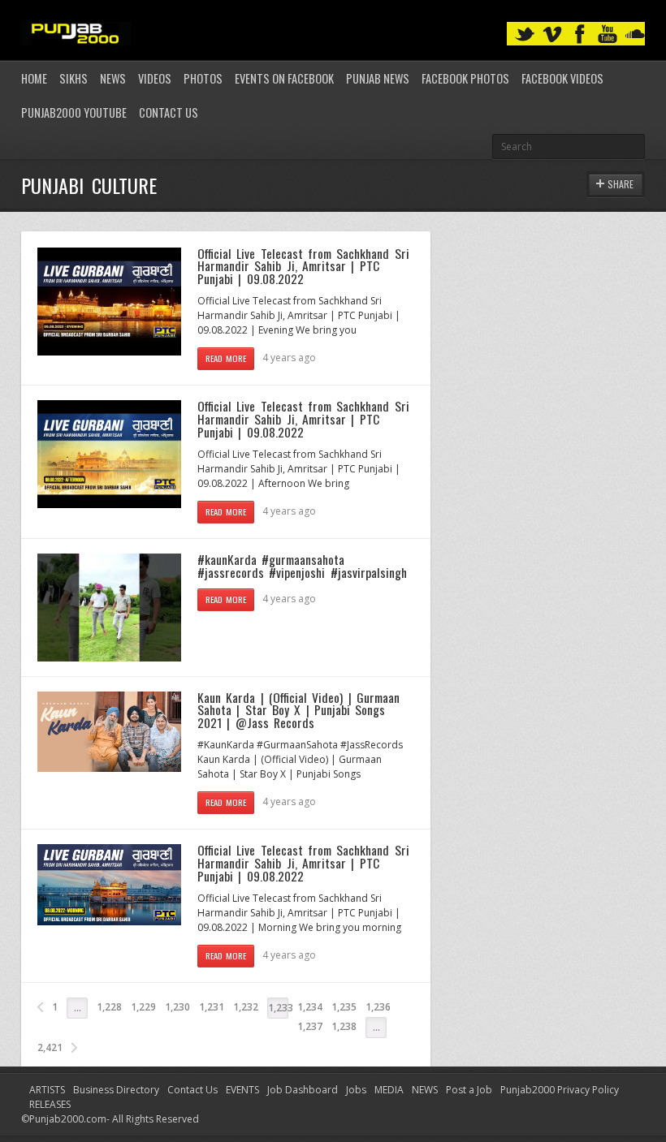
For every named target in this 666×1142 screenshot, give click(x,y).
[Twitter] (524, 34)
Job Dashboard (302, 1090)
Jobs (356, 1090)
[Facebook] (580, 34)
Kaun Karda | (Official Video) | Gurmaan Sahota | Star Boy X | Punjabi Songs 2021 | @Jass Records (298, 709)
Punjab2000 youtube (74, 112)
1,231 (211, 1007)
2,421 (50, 1047)
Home (34, 78)
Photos (203, 78)
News (113, 78)
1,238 (344, 1026)
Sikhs (73, 78)
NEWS (425, 1090)
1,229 (143, 1007)
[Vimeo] (552, 34)
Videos (154, 78)
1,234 (309, 1007)
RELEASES (50, 1104)
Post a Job (469, 1090)
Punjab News (377, 78)
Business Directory (116, 1090)
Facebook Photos (465, 78)
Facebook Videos (562, 78)
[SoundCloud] (635, 34)
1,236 (378, 1007)
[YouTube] (607, 34)
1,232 (245, 1007)
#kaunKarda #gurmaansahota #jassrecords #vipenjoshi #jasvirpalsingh (302, 565)
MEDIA (389, 1090)
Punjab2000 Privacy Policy (559, 1090)
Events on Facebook (284, 78)
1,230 (177, 1007)
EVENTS (242, 1090)
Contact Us (168, 112)
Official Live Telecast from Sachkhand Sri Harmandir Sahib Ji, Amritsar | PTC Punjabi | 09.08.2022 (303, 265)
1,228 (109, 1007)
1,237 (309, 1026)
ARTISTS (47, 1090)
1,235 (344, 1007)
